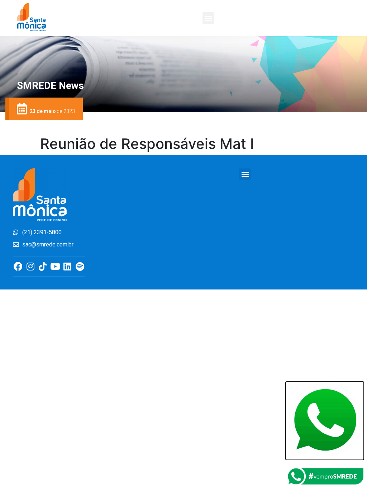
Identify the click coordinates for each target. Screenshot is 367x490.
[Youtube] (55, 266)
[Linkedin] (67, 266)
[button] (208, 18)
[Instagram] (30, 266)
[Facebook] (18, 266)
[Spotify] (80, 266)
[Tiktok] (43, 266)
